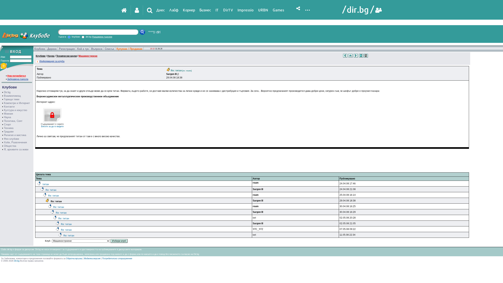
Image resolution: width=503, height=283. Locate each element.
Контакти (9, 106)
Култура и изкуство (15, 110)
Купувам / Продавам (129, 48)
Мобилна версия (92, 258)
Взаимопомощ (12, 95)
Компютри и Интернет (17, 103)
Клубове (39, 48)
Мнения (8, 113)
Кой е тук (83, 48)
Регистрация (67, 48)
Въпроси (96, 48)
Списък (109, 48)
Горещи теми (11, 99)
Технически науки (66, 56)
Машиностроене (88, 56)
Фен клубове (11, 138)
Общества (10, 145)
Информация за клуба (51, 61)
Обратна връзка (74, 258)
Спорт (7, 124)
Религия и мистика (15, 135)
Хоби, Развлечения (15, 142)
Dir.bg (7, 92)
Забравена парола (17, 79)
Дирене (52, 48)
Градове (9, 131)
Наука (7, 117)
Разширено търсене (102, 37)
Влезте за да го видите (52, 125)
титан (45, 184)
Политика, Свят (13, 120)
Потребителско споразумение (117, 258)
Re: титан (51, 190)
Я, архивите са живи (16, 149)
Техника (8, 128)
